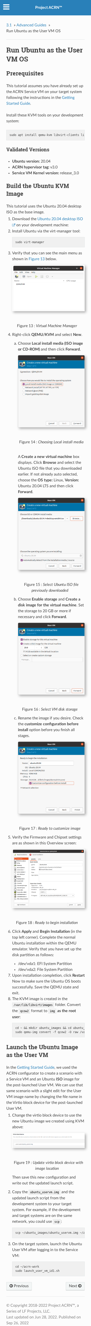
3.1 (9, 25)
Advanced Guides (31, 25)
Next (73, 1286)
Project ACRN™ (48, 8)
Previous (21, 1286)
